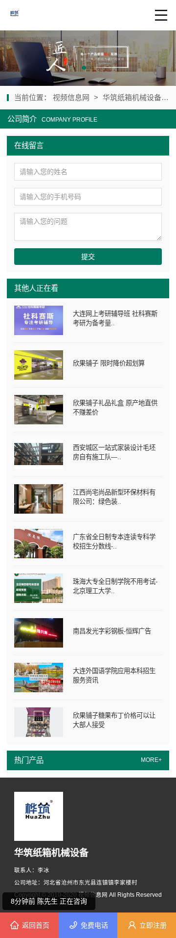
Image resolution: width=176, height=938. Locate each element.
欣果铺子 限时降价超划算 (109, 363)
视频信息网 (72, 97)
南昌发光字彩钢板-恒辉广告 (112, 631)
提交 (88, 257)
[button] (84, 68)
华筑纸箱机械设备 (132, 97)
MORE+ (151, 760)
